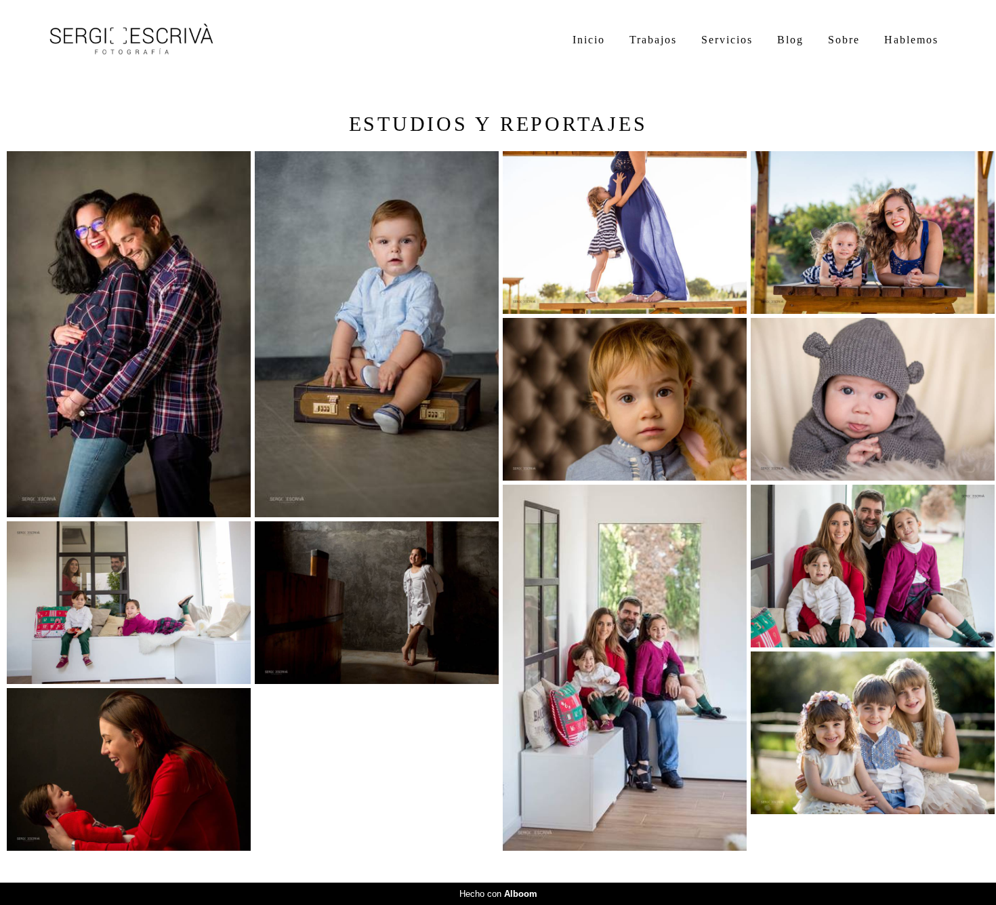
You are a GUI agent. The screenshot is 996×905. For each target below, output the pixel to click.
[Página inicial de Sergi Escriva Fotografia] (145, 40)
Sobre (844, 39)
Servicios (727, 39)
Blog (790, 39)
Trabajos (653, 39)
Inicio (589, 39)
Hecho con (498, 894)
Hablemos (911, 39)
